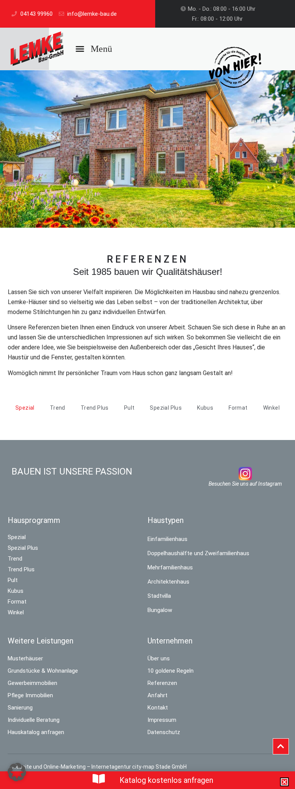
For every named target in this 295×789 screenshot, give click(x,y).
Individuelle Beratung (34, 719)
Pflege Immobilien (30, 695)
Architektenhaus (168, 581)
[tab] (25, 408)
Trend (15, 558)
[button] (93, 49)
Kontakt (158, 707)
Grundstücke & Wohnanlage (43, 670)
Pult (13, 580)
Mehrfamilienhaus (170, 567)
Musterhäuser (25, 658)
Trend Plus (21, 569)
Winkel (16, 612)
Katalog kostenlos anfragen (166, 780)
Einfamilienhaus (167, 539)
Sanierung (20, 707)
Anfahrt (157, 695)
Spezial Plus (23, 547)
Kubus (15, 590)
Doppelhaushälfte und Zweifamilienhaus (198, 553)
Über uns (159, 658)
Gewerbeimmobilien (32, 683)
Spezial (17, 537)
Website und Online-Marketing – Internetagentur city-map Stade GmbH (99, 767)
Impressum (162, 719)
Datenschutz (164, 732)
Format (17, 601)
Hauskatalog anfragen (36, 732)
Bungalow (160, 610)
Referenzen (162, 683)
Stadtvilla (159, 595)
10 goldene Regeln (171, 670)
